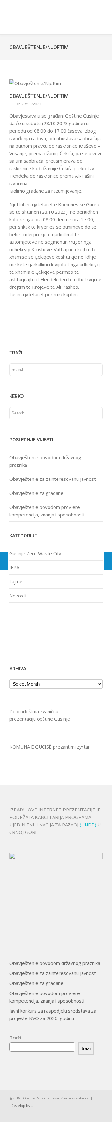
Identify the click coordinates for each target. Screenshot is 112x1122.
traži (86, 1048)
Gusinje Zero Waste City (35, 553)
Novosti (17, 595)
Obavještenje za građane (36, 493)
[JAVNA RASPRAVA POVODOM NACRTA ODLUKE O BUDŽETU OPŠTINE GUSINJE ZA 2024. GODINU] (108, 561)
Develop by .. (22, 1105)
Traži (15, 1037)
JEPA (14, 567)
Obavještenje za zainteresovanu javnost (52, 479)
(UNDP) (88, 824)
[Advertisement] (28, 633)
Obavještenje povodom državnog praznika (54, 963)
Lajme (15, 581)
